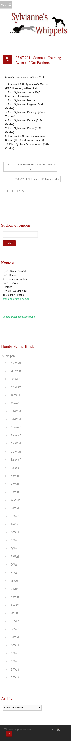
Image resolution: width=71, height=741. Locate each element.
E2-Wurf (16, 435)
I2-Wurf (15, 403)
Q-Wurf (15, 548)
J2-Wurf (15, 395)
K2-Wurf (16, 387)
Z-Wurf (15, 476)
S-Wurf (15, 532)
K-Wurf (15, 597)
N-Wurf (15, 573)
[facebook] (52, 729)
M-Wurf (15, 581)
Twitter (13, 191)
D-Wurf (15, 653)
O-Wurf (15, 564)
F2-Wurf (15, 427)
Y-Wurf (15, 484)
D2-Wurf (16, 443)
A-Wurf (15, 677)
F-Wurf (15, 637)
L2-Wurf (15, 379)
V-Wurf (15, 508)
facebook (7, 191)
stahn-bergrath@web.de (16, 299)
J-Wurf (14, 605)
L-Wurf (14, 589)
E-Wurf (15, 645)
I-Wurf (14, 613)
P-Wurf (15, 556)
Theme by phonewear (17, 729)
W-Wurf (15, 500)
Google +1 (18, 191)
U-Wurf (15, 516)
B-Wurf (15, 669)
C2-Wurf (16, 451)
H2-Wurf (16, 411)
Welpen (10, 356)
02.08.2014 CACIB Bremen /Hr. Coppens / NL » (37, 178)
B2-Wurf (16, 459)
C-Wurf (15, 661)
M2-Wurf (16, 371)
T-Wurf (15, 524)
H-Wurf (15, 621)
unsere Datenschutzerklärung (19, 316)
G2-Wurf (16, 419)
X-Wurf (15, 492)
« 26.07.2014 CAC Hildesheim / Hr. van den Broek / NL (30, 166)
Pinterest (23, 191)
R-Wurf (15, 540)
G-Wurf (15, 629)
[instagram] (58, 729)
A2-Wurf (16, 468)
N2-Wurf (16, 363)
